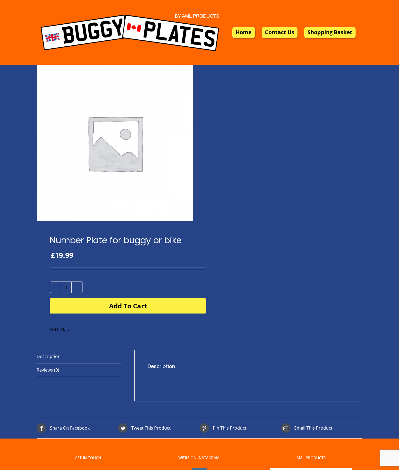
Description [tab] (49, 356)
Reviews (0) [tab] (48, 370)
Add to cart (128, 305)
